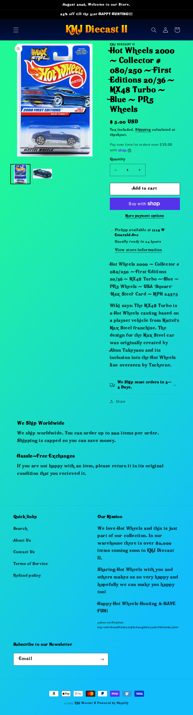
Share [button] (120, 401)
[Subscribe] (102, 659)
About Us (22, 541)
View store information (138, 250)
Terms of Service (30, 564)
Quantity (117, 160)
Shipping (143, 130)
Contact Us (24, 552)
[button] (16, 30)
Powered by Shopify (113, 703)
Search (20, 529)
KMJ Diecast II (85, 703)
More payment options (144, 216)
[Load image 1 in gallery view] (20, 174)
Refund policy (27, 576)
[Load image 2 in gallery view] (42, 174)
